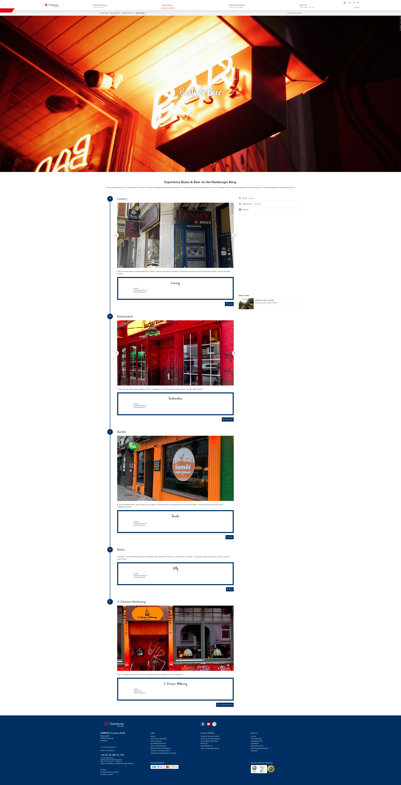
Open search (354, 3)
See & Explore (115, 13)
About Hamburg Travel (158, 746)
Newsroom (204, 743)
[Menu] (266, 766)
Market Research (206, 746)
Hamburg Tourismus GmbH (210, 736)
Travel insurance (256, 738)
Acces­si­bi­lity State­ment (158, 743)
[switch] (262, 771)
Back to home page (150, 724)
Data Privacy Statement (159, 738)
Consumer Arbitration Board (160, 750)
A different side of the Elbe (270, 303)
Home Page (104, 13)
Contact (356, 7)
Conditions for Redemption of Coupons (163, 753)
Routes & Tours (128, 13)
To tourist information (108, 747)
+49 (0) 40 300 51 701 (112, 755)
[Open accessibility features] (344, 3)
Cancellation (255, 743)
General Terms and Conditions (161, 748)
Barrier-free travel (295, 13)
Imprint (153, 736)
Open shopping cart (349, 3)
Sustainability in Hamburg (209, 741)
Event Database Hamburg (259, 748)
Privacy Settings (156, 741)
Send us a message (107, 750)
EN (358, 3)
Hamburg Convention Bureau (210, 738)
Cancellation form (257, 741)
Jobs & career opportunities (210, 748)
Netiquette (254, 750)
